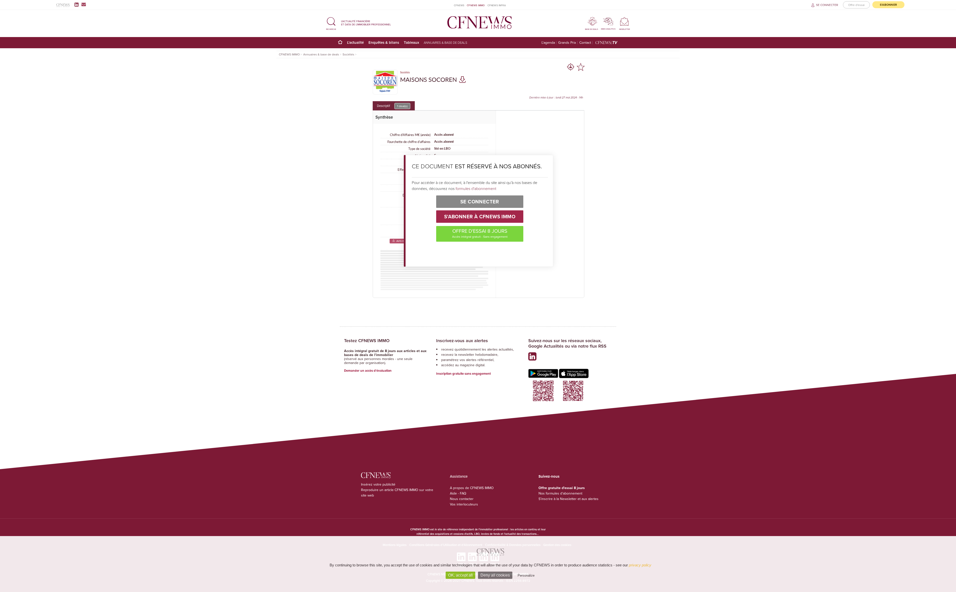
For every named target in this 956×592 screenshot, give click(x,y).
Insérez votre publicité (378, 484)
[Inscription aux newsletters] (83, 4)
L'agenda (548, 42)
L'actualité (355, 42)
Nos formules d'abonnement (560, 493)
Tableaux (411, 42)
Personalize (526, 575)
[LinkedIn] (77, 4)
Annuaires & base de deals (445, 42)
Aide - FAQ (458, 493)
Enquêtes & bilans (383, 42)
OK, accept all (460, 575)
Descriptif (392, 105)
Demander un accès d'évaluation (368, 370)
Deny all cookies (495, 575)
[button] (331, 22)
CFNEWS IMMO (476, 5)
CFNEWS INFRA (496, 5)
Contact (585, 42)
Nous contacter (462, 498)
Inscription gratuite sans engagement (463, 373)
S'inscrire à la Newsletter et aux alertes (568, 498)
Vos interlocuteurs (464, 504)
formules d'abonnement (476, 188)
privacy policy (640, 565)
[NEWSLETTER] (624, 21)
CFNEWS (459, 5)
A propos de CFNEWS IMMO (472, 487)
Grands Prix (567, 42)
